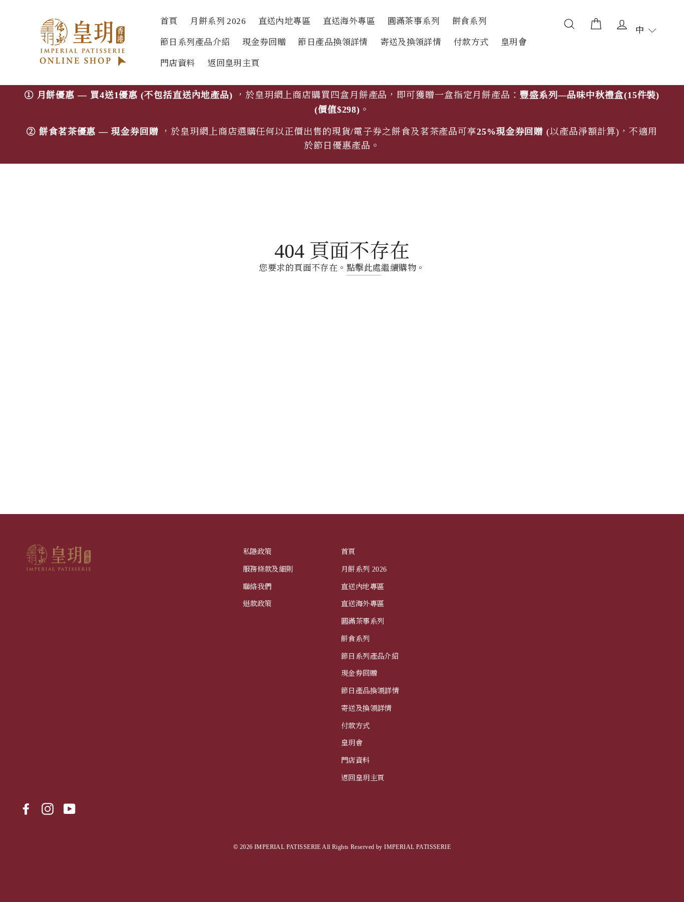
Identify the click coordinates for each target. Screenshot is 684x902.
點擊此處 (364, 268)
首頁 (169, 21)
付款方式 (471, 42)
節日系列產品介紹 (195, 42)
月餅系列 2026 (218, 21)
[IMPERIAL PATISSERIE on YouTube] (70, 808)
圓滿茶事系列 (414, 21)
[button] (646, 30)
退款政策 (257, 604)
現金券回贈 (264, 42)
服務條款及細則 (268, 569)
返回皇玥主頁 (233, 63)
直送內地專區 (284, 21)
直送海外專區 (349, 21)
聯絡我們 (257, 587)
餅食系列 (469, 21)
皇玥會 (514, 42)
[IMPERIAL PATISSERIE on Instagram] (48, 808)
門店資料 (177, 63)
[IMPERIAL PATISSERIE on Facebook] (26, 808)
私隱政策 (257, 552)
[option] (342, 124)
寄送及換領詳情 (410, 42)
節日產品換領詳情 (333, 42)
